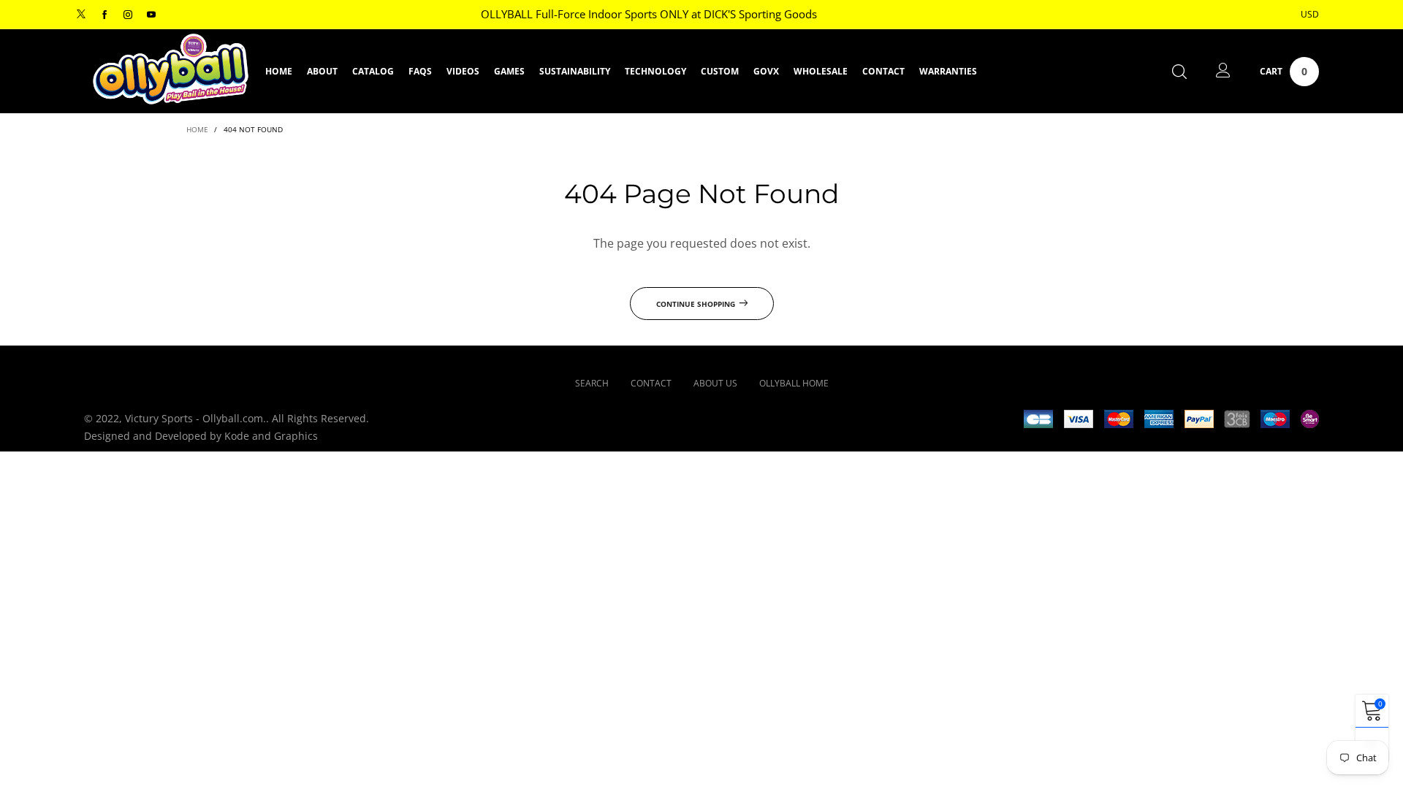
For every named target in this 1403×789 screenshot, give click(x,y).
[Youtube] (151, 15)
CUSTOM (720, 71)
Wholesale (821, 71)
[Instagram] (128, 15)
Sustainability (574, 71)
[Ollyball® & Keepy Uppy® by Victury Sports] (170, 69)
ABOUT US (715, 383)
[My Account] (1223, 71)
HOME (278, 71)
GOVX (766, 71)
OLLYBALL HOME (794, 383)
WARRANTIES (948, 71)
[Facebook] (104, 15)
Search (592, 383)
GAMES (509, 71)
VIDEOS (462, 71)
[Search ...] (1179, 71)
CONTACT (883, 71)
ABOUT (322, 71)
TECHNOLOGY (655, 71)
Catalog (373, 71)
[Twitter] (81, 15)
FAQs (420, 71)
